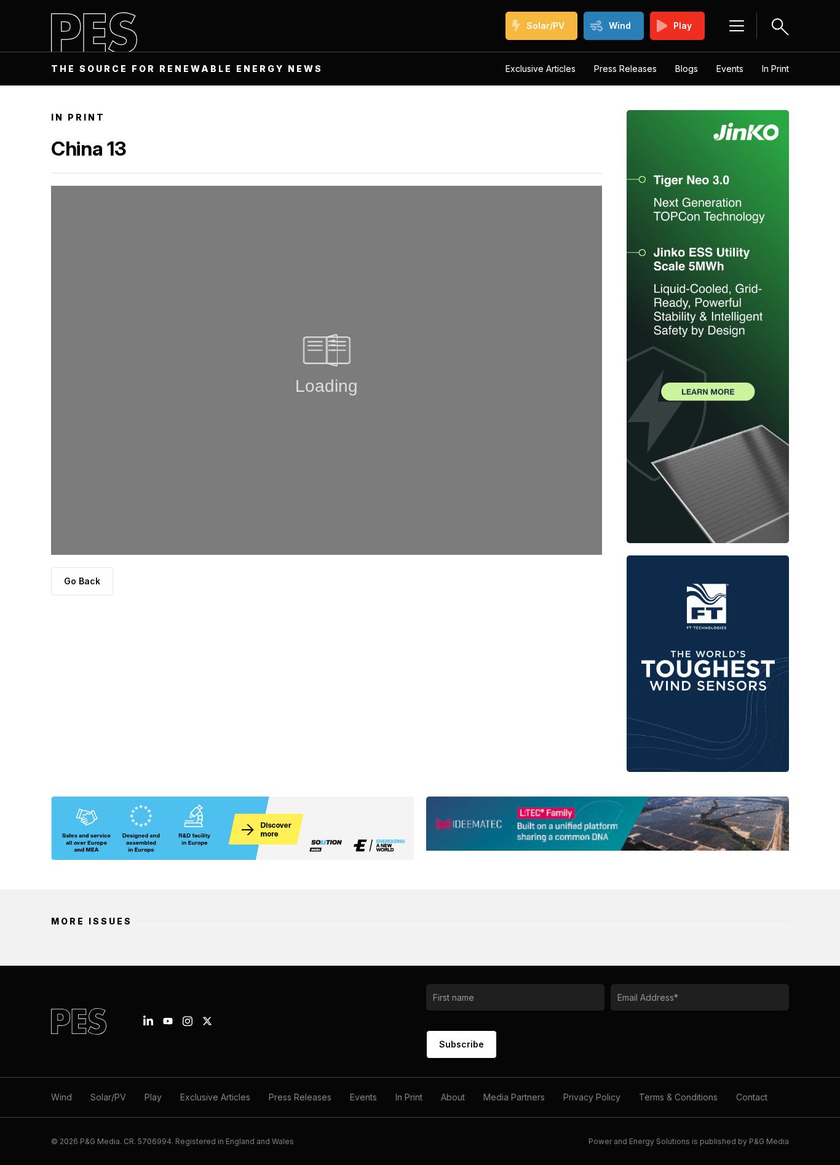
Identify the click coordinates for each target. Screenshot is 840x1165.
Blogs (686, 68)
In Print (775, 68)
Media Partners (514, 1097)
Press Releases (625, 68)
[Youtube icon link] (168, 1021)
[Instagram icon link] (187, 1021)
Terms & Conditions (678, 1097)
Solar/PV (545, 25)
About (453, 1097)
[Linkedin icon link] (148, 1021)
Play (682, 25)
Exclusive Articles (540, 68)
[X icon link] (207, 1021)
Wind (620, 25)
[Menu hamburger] (736, 25)
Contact (751, 1097)
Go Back (82, 581)
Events (729, 68)
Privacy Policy (591, 1097)
